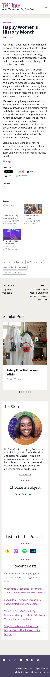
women (22, 267)
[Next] (42, 356)
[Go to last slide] (8, 356)
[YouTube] (21, 660)
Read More (25, 474)
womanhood (10, 267)
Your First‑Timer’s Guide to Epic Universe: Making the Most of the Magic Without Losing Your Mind (24, 615)
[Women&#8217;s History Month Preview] (12, 209)
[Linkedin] (26, 660)
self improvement (34, 262)
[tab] (19, 392)
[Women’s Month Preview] (33, 209)
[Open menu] (45, 7)
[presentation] (25, 343)
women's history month (14, 272)
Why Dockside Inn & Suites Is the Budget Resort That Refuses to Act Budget (22, 630)
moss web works (41, 672)
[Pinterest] (32, 660)
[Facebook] (4, 660)
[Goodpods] (8, 551)
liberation (18, 262)
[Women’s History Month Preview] (12, 234)
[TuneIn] (34, 551)
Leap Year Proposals (8, 289)
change (7, 262)
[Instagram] (15, 660)
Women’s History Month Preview (10, 216)
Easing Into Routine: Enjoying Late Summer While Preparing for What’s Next (23, 577)
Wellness (7, 22)
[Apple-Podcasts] (17, 551)
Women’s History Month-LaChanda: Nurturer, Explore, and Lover (38, 292)
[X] (9, 660)
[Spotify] (26, 551)
